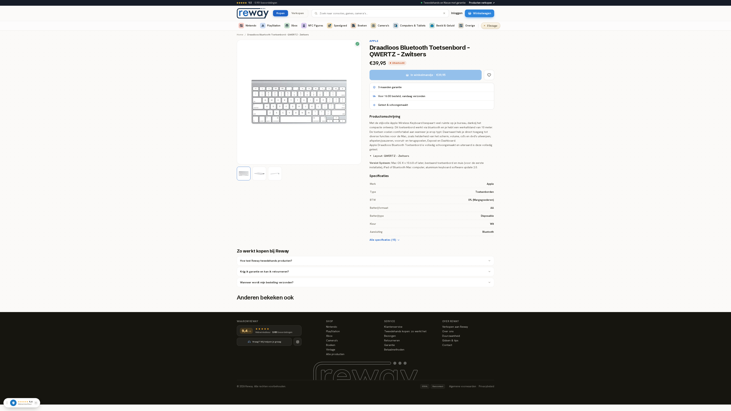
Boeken (362, 25)
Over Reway (450, 321)
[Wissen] (444, 13)
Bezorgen (390, 336)
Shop (329, 321)
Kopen (280, 13)
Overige (470, 25)
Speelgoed (340, 25)
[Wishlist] (489, 75)
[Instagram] (298, 342)
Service (389, 321)
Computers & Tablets (412, 25)
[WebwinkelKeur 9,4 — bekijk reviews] (13, 403)
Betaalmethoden (394, 349)
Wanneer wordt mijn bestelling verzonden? (266, 282)
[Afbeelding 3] (275, 173)
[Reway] (253, 13)
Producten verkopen (482, 2)
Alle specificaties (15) (382, 239)
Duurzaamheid (451, 336)
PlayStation (273, 25)
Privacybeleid (486, 386)
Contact (447, 345)
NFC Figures (315, 25)
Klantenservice (393, 326)
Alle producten (335, 354)
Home (240, 34)
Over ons (448, 331)
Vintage (330, 349)
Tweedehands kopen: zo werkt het (405, 331)
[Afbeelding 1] (244, 173)
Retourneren (392, 340)
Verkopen (297, 13)
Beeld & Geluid (445, 25)
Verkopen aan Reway (455, 326)
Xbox (294, 25)
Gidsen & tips (450, 340)
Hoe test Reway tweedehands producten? (266, 260)
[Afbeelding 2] (259, 173)
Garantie (389, 345)
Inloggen (457, 13)
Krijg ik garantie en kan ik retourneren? (264, 271)
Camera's (383, 25)
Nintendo (251, 25)
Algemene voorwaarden (462, 386)
